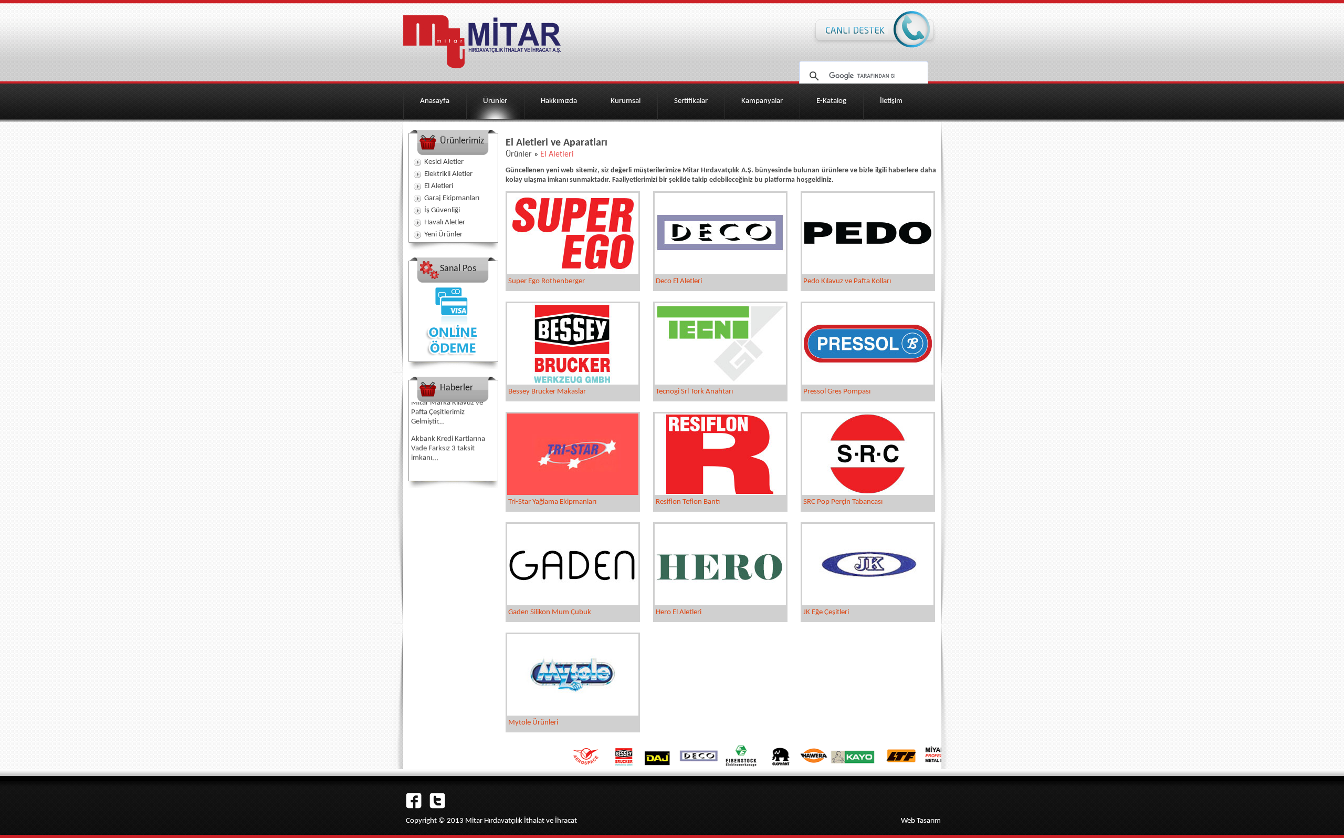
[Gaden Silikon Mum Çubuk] (572, 603)
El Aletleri (438, 186)
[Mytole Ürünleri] (572, 713)
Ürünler (495, 101)
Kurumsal (625, 101)
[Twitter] (437, 806)
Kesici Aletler (444, 162)
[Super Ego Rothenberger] (572, 272)
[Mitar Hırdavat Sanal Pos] (453, 359)
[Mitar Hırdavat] (482, 71)
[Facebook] (414, 806)
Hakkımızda (559, 101)
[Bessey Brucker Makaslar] (572, 382)
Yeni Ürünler (443, 235)
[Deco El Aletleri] (720, 272)
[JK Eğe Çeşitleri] (867, 603)
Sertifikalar (691, 101)
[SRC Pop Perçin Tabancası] (867, 493)
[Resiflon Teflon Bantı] (720, 493)
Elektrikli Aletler (448, 174)
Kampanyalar (762, 101)
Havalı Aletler (444, 222)
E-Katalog (831, 101)
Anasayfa (434, 101)
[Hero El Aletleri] (720, 603)
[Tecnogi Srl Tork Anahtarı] (720, 382)
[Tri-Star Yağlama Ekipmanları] (572, 493)
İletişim (891, 101)
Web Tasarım (921, 821)
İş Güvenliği (442, 210)
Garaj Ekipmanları (451, 198)
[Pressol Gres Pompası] (867, 382)
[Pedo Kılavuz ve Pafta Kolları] (867, 272)
